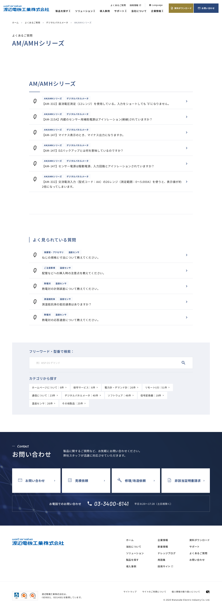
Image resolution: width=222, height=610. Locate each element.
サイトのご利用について (154, 591)
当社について (139, 11)
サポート (120, 11)
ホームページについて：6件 (48, 387)
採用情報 (135, 5)
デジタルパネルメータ (57, 22)
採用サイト (165, 566)
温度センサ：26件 (42, 403)
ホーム (15, 22)
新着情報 (163, 546)
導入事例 (105, 11)
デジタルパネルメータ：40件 (81, 395)
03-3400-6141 (111, 503)
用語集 (161, 559)
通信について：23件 (43, 395)
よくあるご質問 (118, 5)
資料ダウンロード (181, 8)
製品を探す (63, 11)
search (183, 362)
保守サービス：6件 (84, 387)
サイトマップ (130, 591)
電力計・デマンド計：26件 (120, 387)
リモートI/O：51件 (156, 387)
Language (156, 5)
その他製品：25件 (72, 403)
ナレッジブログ (167, 553)
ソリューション (85, 11)
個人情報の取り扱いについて (186, 591)
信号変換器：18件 (150, 395)
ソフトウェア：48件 (119, 395)
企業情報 (157, 11)
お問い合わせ (206, 8)
